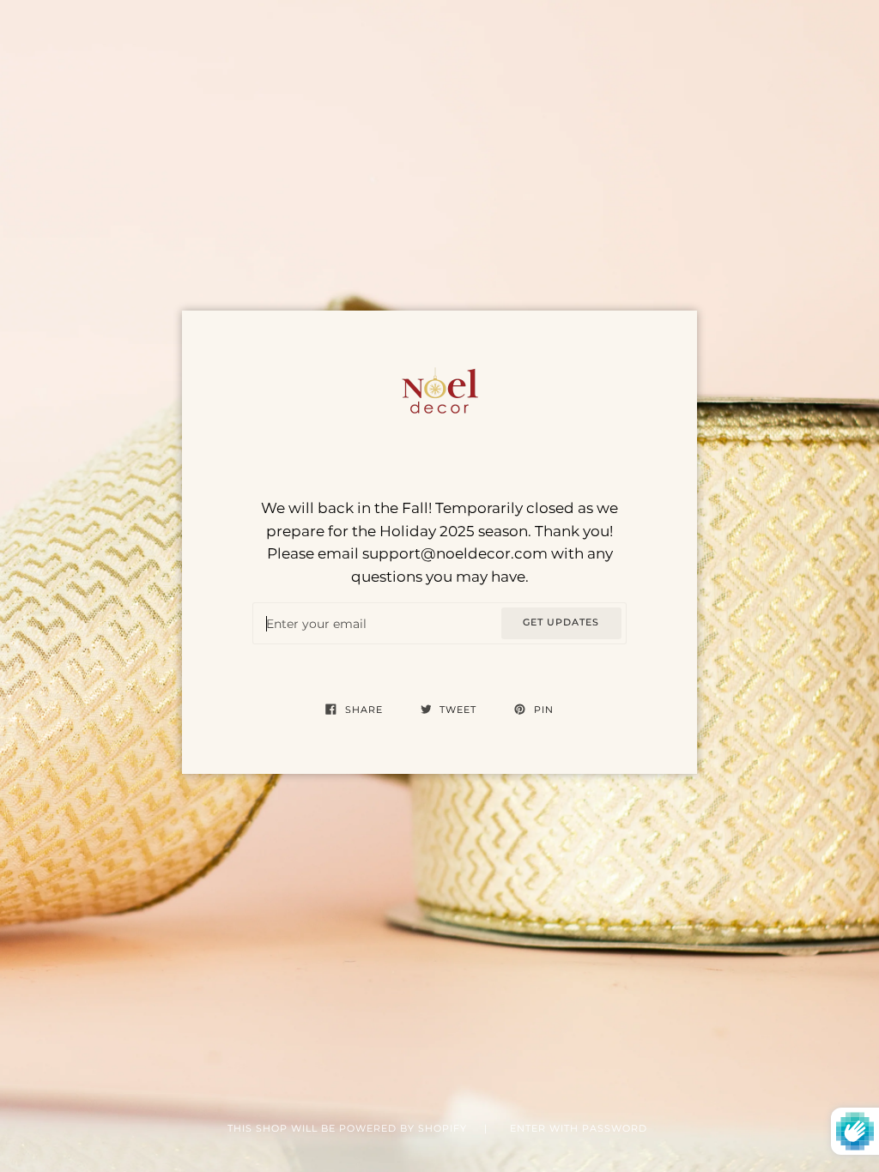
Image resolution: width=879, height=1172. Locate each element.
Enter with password (578, 1128)
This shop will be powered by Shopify (348, 1128)
